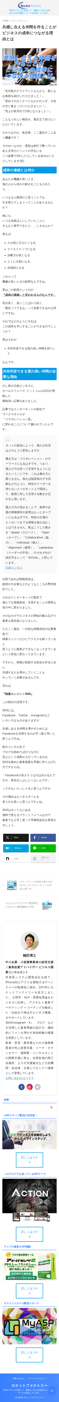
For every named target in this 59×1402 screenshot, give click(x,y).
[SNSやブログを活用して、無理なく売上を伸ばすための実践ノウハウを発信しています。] (29, 6)
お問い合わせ (18, 1378)
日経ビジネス (14, 567)
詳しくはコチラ (29, 1160)
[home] (37, 1087)
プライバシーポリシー (37, 1378)
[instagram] (29, 1087)
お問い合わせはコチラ (20, 1078)
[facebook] (21, 1087)
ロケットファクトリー (29, 1385)
